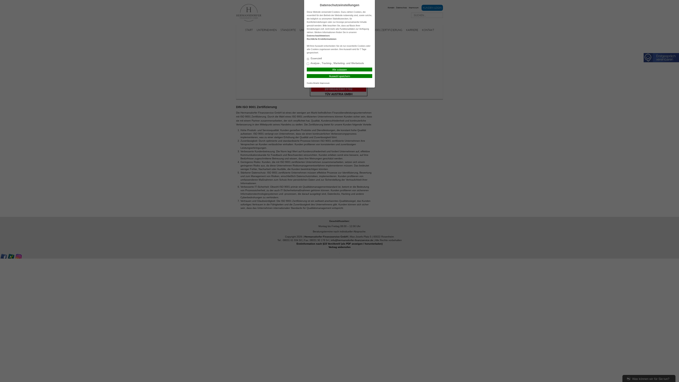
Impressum (325, 83)
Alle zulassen (339, 69)
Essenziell (316, 58)
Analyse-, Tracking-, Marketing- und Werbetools (337, 63)
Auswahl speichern (339, 76)
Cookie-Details (313, 83)
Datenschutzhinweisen (318, 35)
